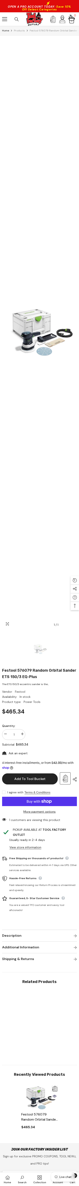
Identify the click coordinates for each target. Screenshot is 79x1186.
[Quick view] (54, 1096)
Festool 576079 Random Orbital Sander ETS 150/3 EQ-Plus (39, 1117)
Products (19, 30)
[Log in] (62, 19)
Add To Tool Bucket (30, 779)
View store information (25, 847)
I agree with (15, 792)
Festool (20, 692)
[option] (39, 332)
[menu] (4, 19)
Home (5, 30)
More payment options (39, 812)
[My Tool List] (52, 19)
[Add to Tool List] (65, 778)
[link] (20, 1045)
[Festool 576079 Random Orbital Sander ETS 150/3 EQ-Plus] (39, 1098)
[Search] (16, 19)
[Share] (74, 779)
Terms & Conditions (37, 792)
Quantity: (8, 726)
